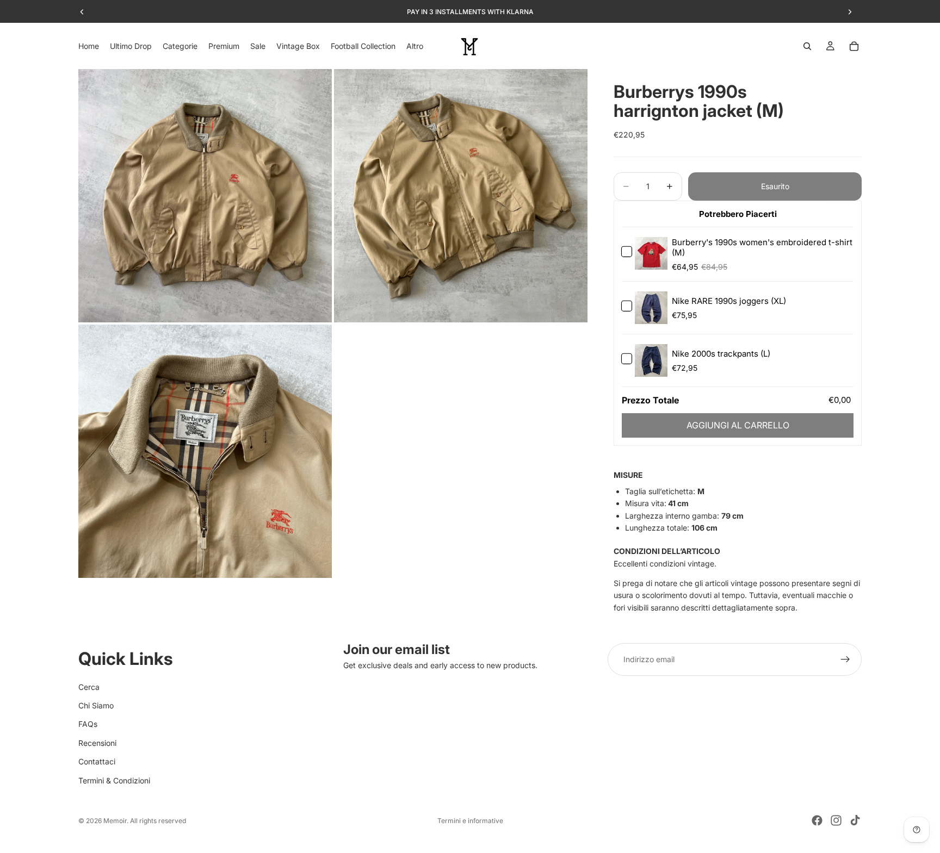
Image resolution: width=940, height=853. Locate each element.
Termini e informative (470, 821)
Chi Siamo (96, 705)
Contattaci (96, 761)
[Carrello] (854, 46)
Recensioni (97, 743)
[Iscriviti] (845, 659)
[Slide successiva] (850, 12)
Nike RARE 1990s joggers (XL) (729, 301)
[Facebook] (817, 820)
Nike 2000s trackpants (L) (721, 353)
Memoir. (115, 821)
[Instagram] (836, 820)
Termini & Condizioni (114, 780)
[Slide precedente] (82, 12)
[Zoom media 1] (205, 195)
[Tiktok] (855, 820)
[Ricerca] (807, 46)
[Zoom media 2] (461, 195)
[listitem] (415, 46)
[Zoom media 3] (205, 451)
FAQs (87, 724)
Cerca (89, 687)
